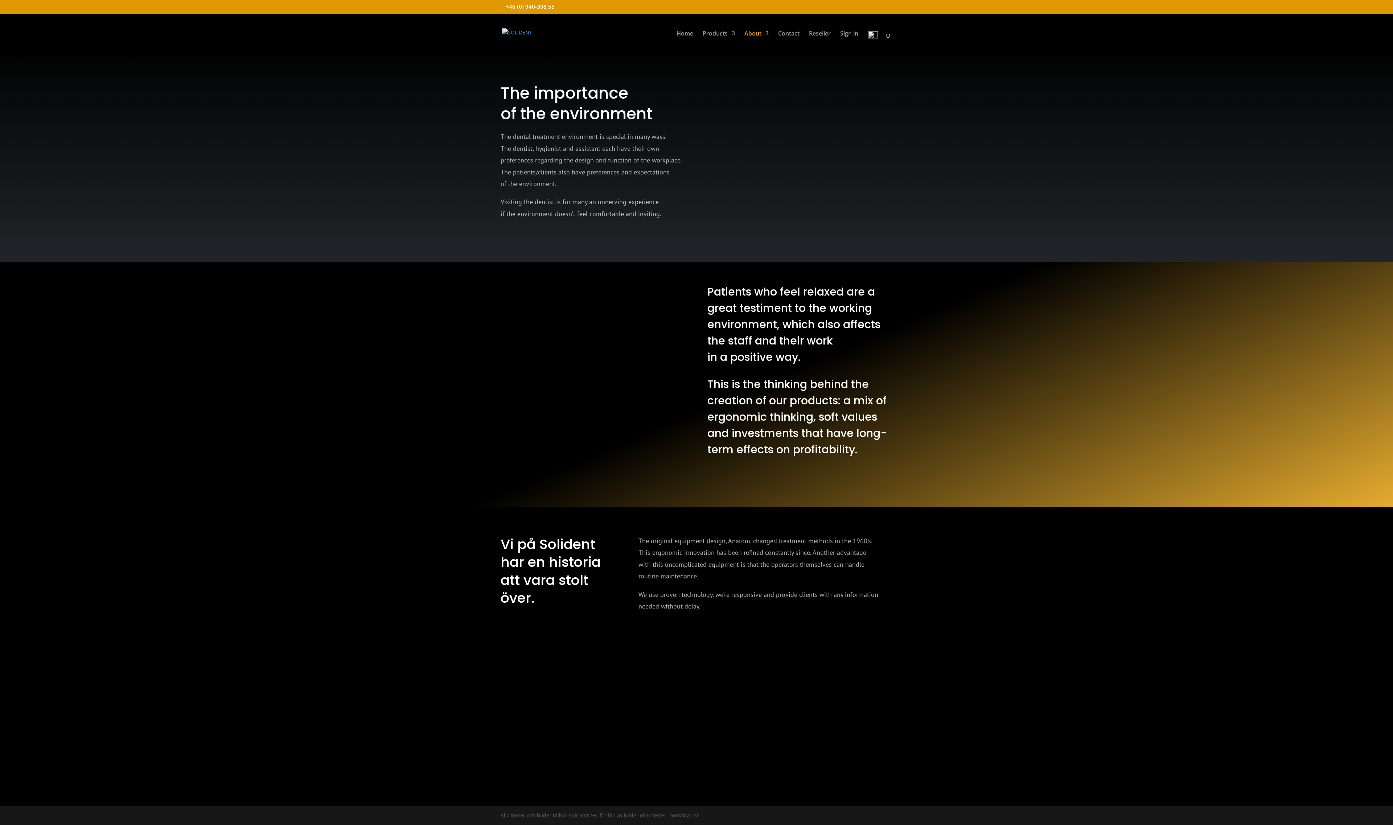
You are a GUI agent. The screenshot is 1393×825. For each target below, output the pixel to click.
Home (685, 34)
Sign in (849, 34)
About (752, 34)
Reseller (820, 34)
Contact (789, 34)
